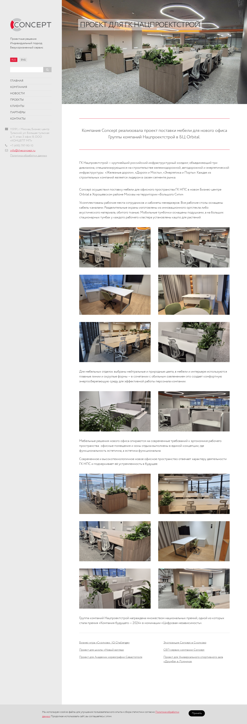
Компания (18, 87)
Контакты (17, 118)
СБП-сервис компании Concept (184, 650)
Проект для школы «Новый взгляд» (101, 650)
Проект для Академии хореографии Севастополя (110, 657)
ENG (23, 60)
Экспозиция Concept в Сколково (184, 642)
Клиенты (17, 106)
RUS (14, 60)
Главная (16, 80)
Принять (197, 713)
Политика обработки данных (28, 155)
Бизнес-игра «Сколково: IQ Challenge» (104, 642)
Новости (17, 93)
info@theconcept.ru (22, 150)
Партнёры (17, 112)
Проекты (17, 99)
